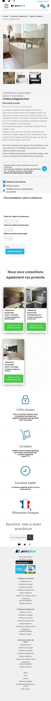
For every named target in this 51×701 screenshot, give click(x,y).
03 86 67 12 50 (43, 2)
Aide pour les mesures (16, 182)
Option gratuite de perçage (15, 234)
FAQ (25, 675)
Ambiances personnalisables (25, 599)
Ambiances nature (25, 587)
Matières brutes (25, 603)
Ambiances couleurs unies (25, 596)
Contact (25, 678)
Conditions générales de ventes (25, 685)
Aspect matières (36, 16)
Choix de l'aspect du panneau (17, 216)
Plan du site (25, 689)
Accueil (5, 16)
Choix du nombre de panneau (17, 225)
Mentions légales (25, 681)
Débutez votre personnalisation (14, 327)
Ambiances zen (25, 581)
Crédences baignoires (19, 16)
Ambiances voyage (25, 584)
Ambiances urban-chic (25, 590)
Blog (25, 673)
